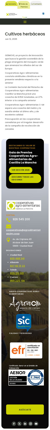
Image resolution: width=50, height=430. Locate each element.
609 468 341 (17, 258)
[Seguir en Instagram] (30, 423)
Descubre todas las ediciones (22, 178)
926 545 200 (21, 219)
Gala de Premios (24, 5)
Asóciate (12, 4)
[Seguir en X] (19, 423)
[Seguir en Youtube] (36, 423)
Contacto (37, 4)
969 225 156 (17, 280)
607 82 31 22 (17, 266)
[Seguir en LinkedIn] (25, 423)
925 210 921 (17, 273)
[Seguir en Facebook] (14, 423)
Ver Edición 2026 (21, 170)
